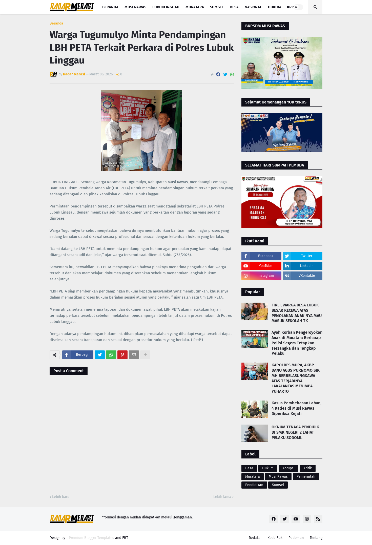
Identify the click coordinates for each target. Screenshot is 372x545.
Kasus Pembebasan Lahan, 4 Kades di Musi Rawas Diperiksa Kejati (296, 408)
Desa (249, 468)
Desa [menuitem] (234, 7)
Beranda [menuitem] (110, 7)
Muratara (252, 476)
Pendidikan (254, 485)
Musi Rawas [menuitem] (135, 7)
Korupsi (288, 468)
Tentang (316, 538)
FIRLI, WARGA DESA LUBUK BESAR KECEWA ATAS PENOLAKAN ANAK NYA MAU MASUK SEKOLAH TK (297, 313)
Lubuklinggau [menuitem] (165, 7)
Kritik (307, 468)
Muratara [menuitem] (194, 7)
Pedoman (296, 538)
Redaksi (255, 538)
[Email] (134, 354)
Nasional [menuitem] (253, 7)
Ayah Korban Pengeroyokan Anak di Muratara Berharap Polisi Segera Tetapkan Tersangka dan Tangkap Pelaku (297, 343)
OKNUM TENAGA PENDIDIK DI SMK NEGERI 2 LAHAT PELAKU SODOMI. (295, 432)
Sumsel (278, 485)
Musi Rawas (278, 476)
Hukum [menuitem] (274, 7)
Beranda (56, 23)
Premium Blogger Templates (91, 538)
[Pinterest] (122, 354)
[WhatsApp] (232, 74)
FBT (125, 538)
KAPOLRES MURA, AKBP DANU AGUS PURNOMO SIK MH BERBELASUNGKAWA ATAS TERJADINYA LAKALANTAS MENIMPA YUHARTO (296, 378)
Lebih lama (222, 497)
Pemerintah (306, 476)
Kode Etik (274, 538)
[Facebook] (218, 74)
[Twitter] (225, 74)
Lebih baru (60, 497)
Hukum (268, 468)
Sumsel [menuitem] (217, 7)
